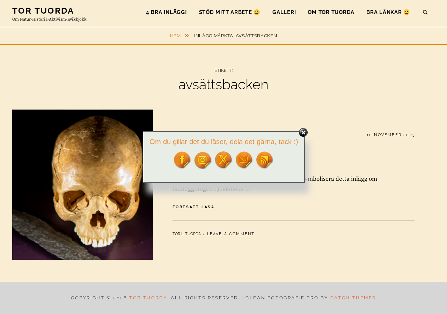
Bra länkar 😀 (388, 12)
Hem (176, 35)
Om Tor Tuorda (331, 12)
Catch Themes (353, 297)
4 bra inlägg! (166, 12)
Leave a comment (231, 234)
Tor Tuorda (43, 11)
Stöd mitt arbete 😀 (230, 12)
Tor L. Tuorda (187, 234)
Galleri (284, 12)
